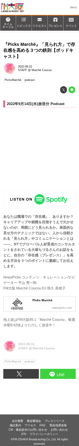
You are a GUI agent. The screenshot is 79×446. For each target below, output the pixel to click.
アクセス (30, 425)
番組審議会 (34, 421)
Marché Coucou (42, 70)
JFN (23, 434)
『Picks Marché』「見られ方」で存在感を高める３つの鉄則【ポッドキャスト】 (39, 50)
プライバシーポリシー (44, 434)
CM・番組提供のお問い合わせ (28, 429)
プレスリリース (55, 421)
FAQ (43, 425)
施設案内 (15, 425)
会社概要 (17, 421)
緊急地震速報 (58, 425)
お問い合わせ (59, 429)
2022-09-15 (25, 66)
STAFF (22, 70)
